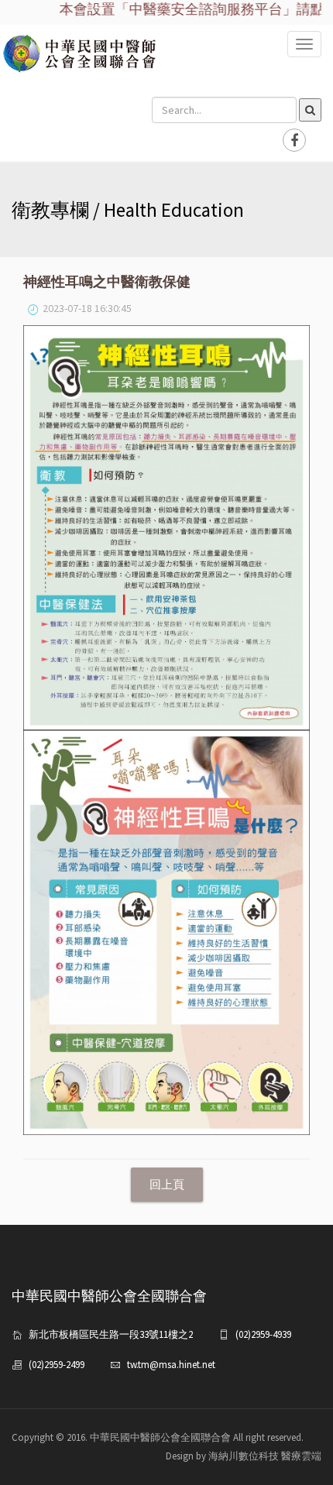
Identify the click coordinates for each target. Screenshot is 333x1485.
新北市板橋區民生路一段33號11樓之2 (111, 1334)
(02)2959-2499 (56, 1364)
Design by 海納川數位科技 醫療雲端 (243, 1456)
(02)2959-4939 (263, 1334)
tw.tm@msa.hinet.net (171, 1364)
